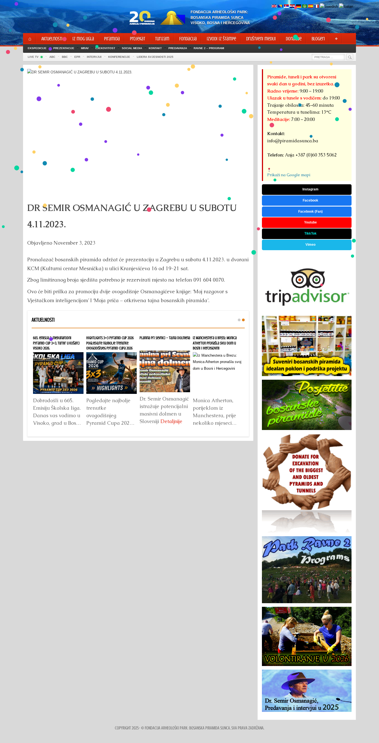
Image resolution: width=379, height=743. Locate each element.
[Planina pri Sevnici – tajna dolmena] (165, 371)
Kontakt (155, 48)
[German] (298, 6)
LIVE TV (33, 56)
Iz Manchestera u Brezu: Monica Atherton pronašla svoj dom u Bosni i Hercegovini (215, 343)
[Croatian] (292, 6)
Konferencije (119, 56)
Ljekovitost (105, 48)
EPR (77, 56)
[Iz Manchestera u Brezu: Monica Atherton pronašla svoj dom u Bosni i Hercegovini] (218, 373)
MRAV (85, 48)
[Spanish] (310, 6)
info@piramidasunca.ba (292, 141)
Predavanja (177, 48)
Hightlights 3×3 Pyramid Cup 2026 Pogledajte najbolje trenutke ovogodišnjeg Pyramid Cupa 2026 (110, 343)
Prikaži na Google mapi (288, 175)
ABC (52, 56)
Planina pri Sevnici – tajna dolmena (165, 338)
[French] (316, 6)
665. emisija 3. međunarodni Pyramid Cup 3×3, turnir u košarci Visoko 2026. (56, 343)
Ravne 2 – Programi (209, 48)
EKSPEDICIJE (37, 48)
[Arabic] (304, 6)
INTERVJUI (94, 56)
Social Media (132, 48)
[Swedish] (329, 6)
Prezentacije (63, 48)
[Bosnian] (280, 6)
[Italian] (346, 6)
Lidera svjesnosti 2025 (155, 56)
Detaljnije (171, 421)
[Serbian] (286, 6)
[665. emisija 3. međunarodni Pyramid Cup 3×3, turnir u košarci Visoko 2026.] (58, 373)
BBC (65, 56)
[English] (274, 6)
